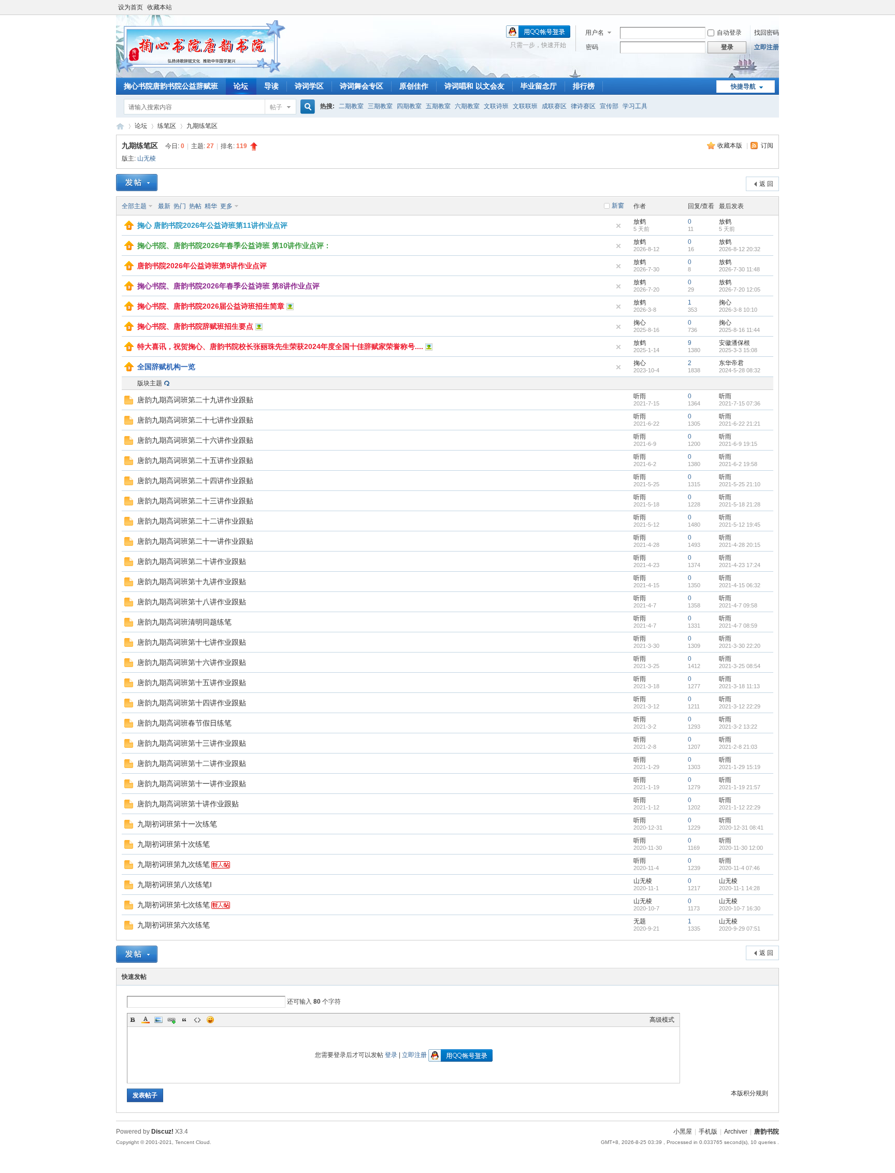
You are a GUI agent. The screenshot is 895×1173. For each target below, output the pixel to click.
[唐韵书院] (200, 71)
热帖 (195, 206)
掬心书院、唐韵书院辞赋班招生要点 (195, 326)
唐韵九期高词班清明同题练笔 (184, 622)
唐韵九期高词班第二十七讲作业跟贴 (195, 420)
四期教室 (409, 106)
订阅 (767, 145)
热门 (180, 206)
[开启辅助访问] (776, 7)
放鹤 (639, 221)
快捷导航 (743, 86)
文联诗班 (496, 106)
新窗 (618, 205)
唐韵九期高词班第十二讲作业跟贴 (191, 763)
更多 (226, 206)
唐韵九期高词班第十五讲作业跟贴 (191, 682)
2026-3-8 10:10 (738, 310)
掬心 (725, 302)
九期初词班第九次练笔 (173, 864)
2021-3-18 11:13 (739, 686)
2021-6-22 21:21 (739, 424)
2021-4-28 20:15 (739, 545)
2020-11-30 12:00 (741, 848)
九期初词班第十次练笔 (173, 844)
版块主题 (149, 383)
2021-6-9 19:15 (738, 444)
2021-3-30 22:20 (739, 646)
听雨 (639, 396)
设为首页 (130, 7)
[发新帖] (136, 182)
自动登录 (729, 32)
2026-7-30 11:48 (739, 269)
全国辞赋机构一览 (166, 367)
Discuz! (162, 1131)
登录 (391, 1055)
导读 (271, 86)
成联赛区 (554, 106)
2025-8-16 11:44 (739, 330)
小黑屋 (682, 1131)
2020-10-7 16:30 (739, 908)
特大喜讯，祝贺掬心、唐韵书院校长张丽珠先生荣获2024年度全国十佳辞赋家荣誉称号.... (280, 346)
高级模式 (661, 1019)
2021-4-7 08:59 (738, 625)
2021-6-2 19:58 (738, 464)
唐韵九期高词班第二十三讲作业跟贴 (195, 501)
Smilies (210, 1020)
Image (158, 1020)
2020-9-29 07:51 (739, 928)
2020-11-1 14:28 (739, 888)
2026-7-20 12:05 (739, 289)
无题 (639, 921)
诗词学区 (309, 86)
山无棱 (146, 158)
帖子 (276, 107)
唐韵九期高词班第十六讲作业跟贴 (191, 662)
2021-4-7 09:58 (738, 605)
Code (197, 1020)
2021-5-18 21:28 (739, 504)
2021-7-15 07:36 (739, 403)
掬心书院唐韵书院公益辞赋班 (171, 86)
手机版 (708, 1131)
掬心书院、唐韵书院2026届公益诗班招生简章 (210, 306)
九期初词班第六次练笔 (173, 925)
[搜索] (306, 107)
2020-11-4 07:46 (739, 868)
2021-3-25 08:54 (739, 666)
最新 (164, 206)
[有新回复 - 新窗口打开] (128, 402)
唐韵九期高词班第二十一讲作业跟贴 (195, 541)
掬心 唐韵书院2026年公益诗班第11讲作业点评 (212, 225)
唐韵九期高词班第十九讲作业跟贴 (191, 581)
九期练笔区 (202, 125)
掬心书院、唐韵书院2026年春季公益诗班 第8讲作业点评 (228, 286)
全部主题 (134, 206)
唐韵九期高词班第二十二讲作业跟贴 (195, 521)
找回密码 (766, 32)
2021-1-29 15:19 (739, 767)
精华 (211, 206)
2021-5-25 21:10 (739, 484)
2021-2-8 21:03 (738, 747)
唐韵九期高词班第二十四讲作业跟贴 (195, 480)
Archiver (735, 1131)
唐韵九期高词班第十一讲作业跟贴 (191, 783)
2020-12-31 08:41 (741, 827)
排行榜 (584, 86)
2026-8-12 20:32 (739, 249)
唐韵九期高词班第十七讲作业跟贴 (191, 642)
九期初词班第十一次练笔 (177, 824)
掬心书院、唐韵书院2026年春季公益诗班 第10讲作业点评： (234, 245)
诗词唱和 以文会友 (474, 86)
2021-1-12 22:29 (739, 807)
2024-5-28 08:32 (739, 370)
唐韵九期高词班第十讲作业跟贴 (188, 804)
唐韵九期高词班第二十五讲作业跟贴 (195, 460)
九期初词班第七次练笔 (173, 905)
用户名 (594, 32)
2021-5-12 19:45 (739, 525)
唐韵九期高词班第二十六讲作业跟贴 (195, 440)
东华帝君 (731, 363)
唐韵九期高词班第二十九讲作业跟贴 (195, 400)
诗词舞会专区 (361, 86)
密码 (592, 47)
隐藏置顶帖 (618, 226)
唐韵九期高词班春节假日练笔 (184, 723)
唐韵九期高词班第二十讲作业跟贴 (191, 561)
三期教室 (380, 106)
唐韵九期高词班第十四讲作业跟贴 (191, 703)
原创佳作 (413, 86)
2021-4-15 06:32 (739, 585)
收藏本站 (159, 7)
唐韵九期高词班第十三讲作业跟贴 (191, 743)
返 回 (766, 183)
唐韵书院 (120, 126)
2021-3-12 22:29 (739, 706)
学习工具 (635, 106)
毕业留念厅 (539, 86)
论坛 (241, 86)
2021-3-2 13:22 (738, 726)
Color (145, 1020)
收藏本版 (730, 145)
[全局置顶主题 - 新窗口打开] (129, 227)
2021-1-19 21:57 (739, 787)
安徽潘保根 (734, 342)
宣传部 (609, 106)
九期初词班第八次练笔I (174, 884)
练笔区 (166, 125)
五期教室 (438, 106)
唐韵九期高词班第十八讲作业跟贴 (191, 602)
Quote (184, 1020)
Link (171, 1020)
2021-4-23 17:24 (739, 565)
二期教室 (351, 106)
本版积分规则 (749, 1093)
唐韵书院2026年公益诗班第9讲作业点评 (202, 266)
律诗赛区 (583, 106)
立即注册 (766, 47)
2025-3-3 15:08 (738, 350)
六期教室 (467, 106)
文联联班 (525, 106)
